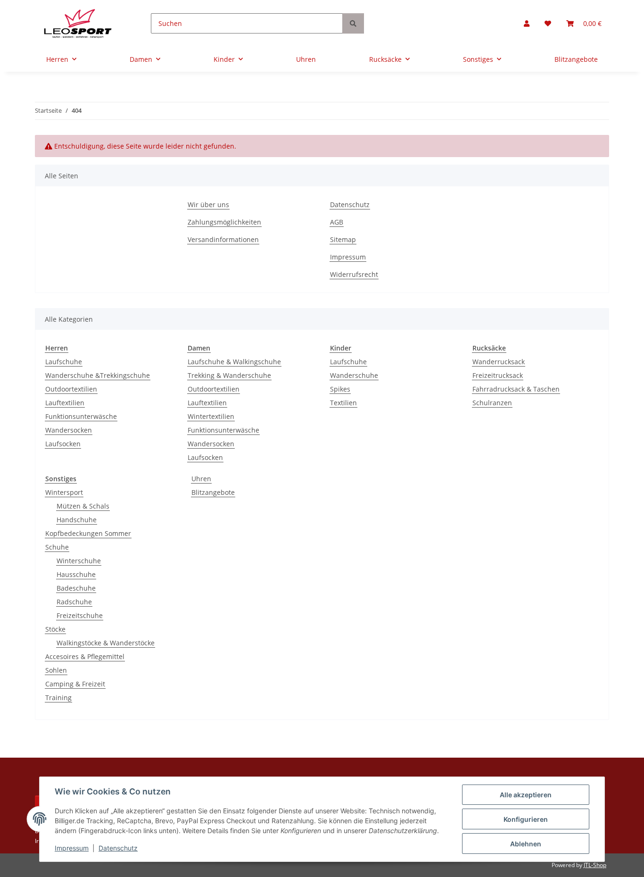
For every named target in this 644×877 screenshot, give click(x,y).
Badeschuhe (76, 588)
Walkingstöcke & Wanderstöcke (106, 642)
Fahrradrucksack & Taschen (516, 388)
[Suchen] (353, 23)
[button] (526, 23)
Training (58, 697)
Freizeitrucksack (497, 375)
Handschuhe (77, 519)
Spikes (340, 388)
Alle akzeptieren (526, 795)
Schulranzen (492, 402)
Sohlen (56, 670)
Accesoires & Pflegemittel (84, 656)
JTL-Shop (595, 865)
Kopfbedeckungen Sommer (88, 533)
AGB (336, 221)
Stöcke (55, 629)
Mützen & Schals (83, 505)
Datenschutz (118, 848)
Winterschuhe (79, 560)
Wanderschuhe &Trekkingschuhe (97, 375)
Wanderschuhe (354, 375)
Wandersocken (68, 430)
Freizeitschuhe (80, 615)
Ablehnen (525, 844)
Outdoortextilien (71, 388)
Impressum (72, 848)
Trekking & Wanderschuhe (229, 375)
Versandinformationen (223, 239)
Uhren (201, 478)
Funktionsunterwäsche (81, 416)
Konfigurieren (526, 819)
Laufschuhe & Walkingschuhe (234, 361)
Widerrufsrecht (354, 274)
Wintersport (64, 492)
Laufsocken (63, 443)
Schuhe (57, 547)
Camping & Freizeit (75, 683)
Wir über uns (208, 204)
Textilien (343, 402)
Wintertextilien (211, 416)
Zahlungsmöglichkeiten (224, 221)
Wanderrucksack (498, 361)
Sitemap (343, 239)
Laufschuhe (63, 361)
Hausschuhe (76, 574)
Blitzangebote (213, 492)
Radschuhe (74, 601)
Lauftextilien (64, 402)
